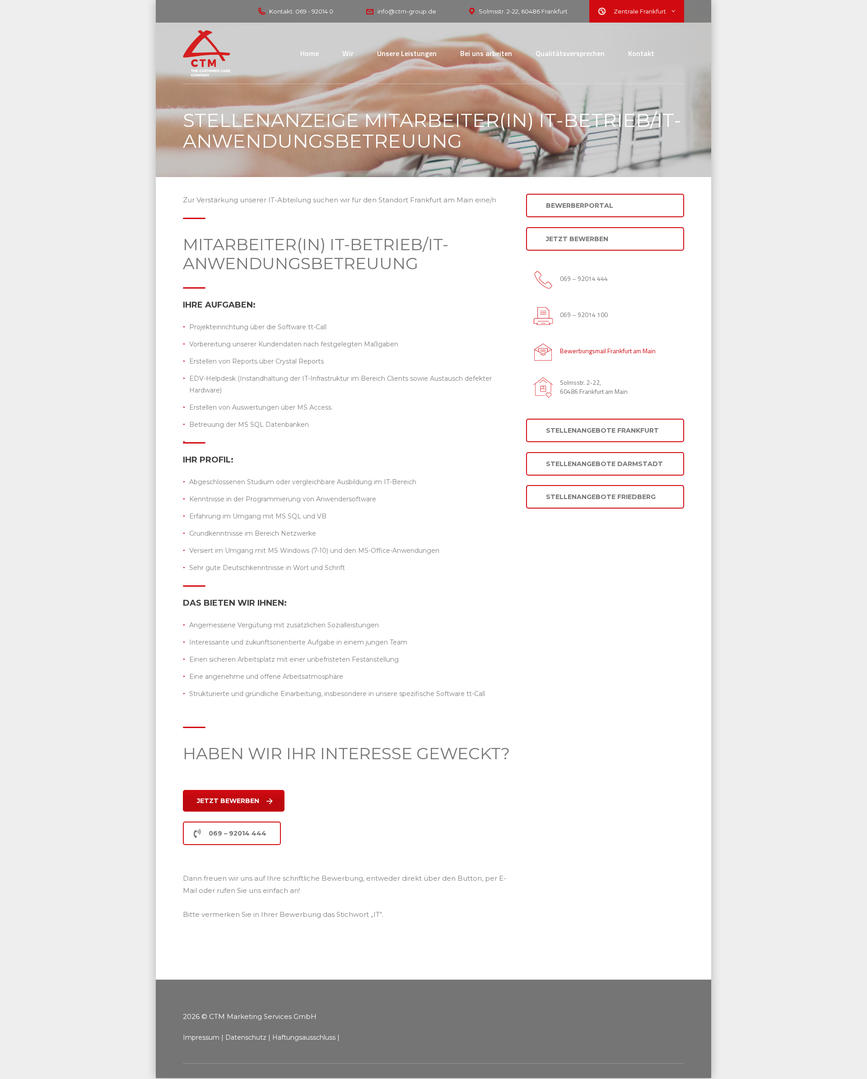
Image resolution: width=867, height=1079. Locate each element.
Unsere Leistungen (407, 53)
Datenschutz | (247, 1037)
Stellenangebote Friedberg (601, 497)
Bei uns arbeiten (486, 53)
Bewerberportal (579, 205)
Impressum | (203, 1037)
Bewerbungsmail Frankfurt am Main (608, 350)
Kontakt (641, 53)
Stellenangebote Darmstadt (604, 464)
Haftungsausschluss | (306, 1037)
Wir (348, 53)
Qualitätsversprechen (570, 53)
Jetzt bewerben (228, 801)
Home (309, 53)
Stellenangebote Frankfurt (602, 430)
